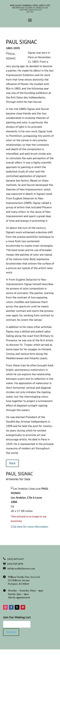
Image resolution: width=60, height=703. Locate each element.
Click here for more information (29, 526)
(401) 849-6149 (15, 559)
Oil (12, 506)
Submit (11, 632)
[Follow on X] (17, 607)
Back (12, 463)
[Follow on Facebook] (11, 607)
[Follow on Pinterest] (23, 607)
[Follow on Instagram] (5, 607)
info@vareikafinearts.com (21, 568)
